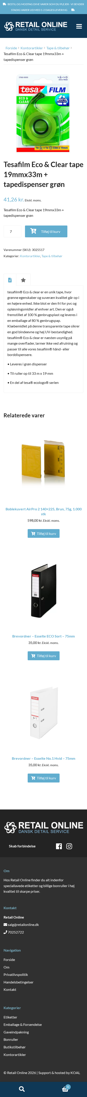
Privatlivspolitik (16, 974)
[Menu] (77, 26)
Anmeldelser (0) (23, 279)
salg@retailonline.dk (23, 924)
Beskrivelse (10, 279)
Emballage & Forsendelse (23, 1024)
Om (6, 967)
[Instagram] (69, 846)
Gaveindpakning (16, 1032)
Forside (11, 48)
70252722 (16, 932)
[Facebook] (59, 846)
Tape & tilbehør (58, 48)
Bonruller (11, 1039)
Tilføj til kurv (50, 231)
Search (22, 1089)
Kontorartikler (32, 48)
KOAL (75, 1072)
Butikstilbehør (15, 1047)
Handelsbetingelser (18, 982)
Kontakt (10, 989)
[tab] (10, 279)
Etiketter (10, 1017)
